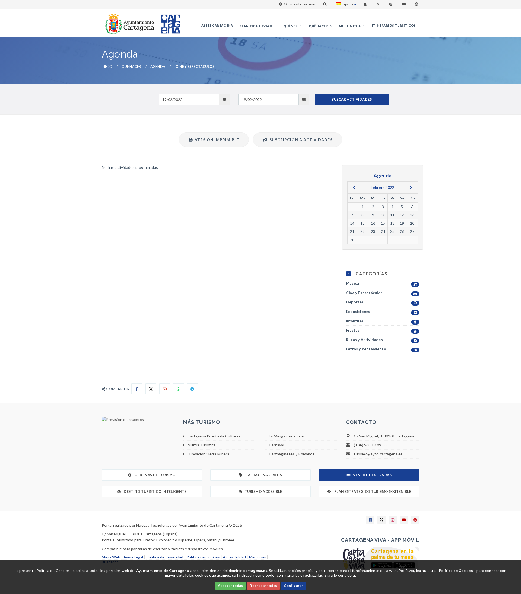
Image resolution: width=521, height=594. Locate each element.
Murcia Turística (201, 445)
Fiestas (353, 330)
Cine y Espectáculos (364, 292)
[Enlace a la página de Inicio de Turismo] (168, 21)
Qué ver (291, 26)
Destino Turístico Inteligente (155, 492)
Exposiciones (358, 311)
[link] (128, 21)
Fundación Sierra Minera (208, 454)
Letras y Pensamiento (366, 349)
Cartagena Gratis (263, 475)
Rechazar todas (263, 585)
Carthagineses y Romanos (291, 454)
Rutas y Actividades (364, 339)
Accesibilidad (234, 557)
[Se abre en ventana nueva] (138, 419)
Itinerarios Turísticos (394, 25)
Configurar (293, 585)
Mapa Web (111, 557)
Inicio (107, 67)
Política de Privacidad (164, 557)
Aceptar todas (230, 585)
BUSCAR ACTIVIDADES (352, 99)
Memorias (257, 557)
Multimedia (350, 26)
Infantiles (355, 321)
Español (348, 4)
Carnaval (276, 445)
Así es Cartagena (217, 25)
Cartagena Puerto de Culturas (214, 436)
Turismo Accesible (263, 492)
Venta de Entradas (372, 475)
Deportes (355, 302)
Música (352, 283)
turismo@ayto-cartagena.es (378, 454)
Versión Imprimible (216, 139)
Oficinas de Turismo (299, 4)
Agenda (157, 67)
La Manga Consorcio (286, 436)
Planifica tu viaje (256, 26)
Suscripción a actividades (299, 139)
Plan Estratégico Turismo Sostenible (372, 492)
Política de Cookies (203, 557)
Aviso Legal (133, 557)
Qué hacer (319, 26)
